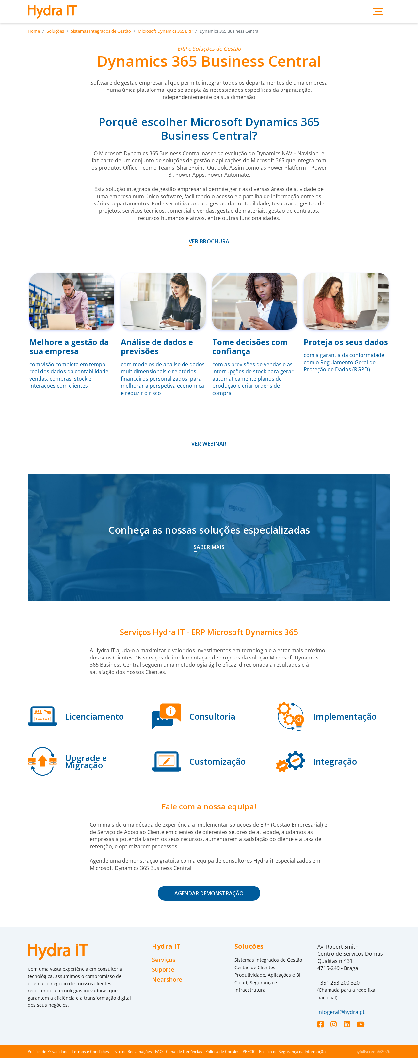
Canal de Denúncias (184, 1051)
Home (34, 31)
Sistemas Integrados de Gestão (101, 31)
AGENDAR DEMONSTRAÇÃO (209, 893)
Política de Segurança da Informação (292, 1051)
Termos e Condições (90, 1051)
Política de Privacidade (48, 1051)
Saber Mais (209, 547)
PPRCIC (249, 1051)
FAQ (159, 1051)
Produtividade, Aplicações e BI (267, 975)
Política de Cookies (222, 1051)
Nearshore (167, 979)
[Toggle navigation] (378, 11)
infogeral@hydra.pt (341, 1012)
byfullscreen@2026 (372, 1051)
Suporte (163, 969)
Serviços (163, 960)
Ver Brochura (209, 241)
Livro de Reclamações (132, 1051)
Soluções (55, 31)
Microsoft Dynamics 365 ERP (165, 31)
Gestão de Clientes (254, 967)
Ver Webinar (209, 443)
